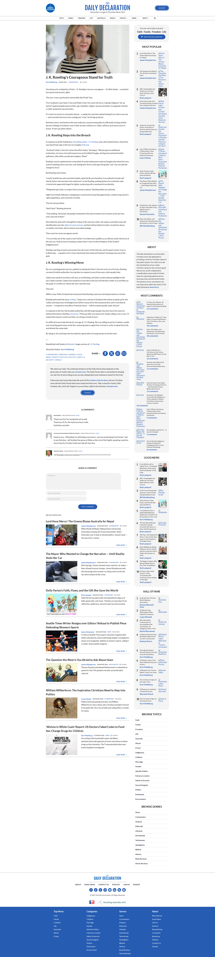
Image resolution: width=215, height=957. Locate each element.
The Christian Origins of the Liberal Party (148, 700)
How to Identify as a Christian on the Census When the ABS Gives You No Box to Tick (156, 353)
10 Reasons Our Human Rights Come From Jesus (148, 671)
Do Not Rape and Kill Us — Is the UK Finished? (157, 431)
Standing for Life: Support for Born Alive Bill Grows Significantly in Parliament (149, 208)
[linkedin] (114, 890)
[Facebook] (105, 353)
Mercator (71, 344)
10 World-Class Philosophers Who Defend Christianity (147, 612)
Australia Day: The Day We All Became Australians (148, 600)
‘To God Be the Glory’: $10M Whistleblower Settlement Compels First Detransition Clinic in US (148, 514)
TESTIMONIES (108, 595)
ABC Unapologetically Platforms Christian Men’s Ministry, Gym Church (147, 92)
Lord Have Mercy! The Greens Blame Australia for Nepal (80, 521)
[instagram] (105, 890)
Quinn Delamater (87, 632)
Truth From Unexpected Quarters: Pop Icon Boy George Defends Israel (148, 492)
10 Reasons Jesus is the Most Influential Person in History (149, 662)
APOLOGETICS (113, 664)
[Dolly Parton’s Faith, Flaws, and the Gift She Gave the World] (61, 595)
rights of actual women (73, 225)
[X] (111, 353)
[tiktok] (96, 890)
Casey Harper (86, 699)
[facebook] (91, 890)
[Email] (124, 353)
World (58, 360)
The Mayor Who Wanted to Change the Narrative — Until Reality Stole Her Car (148, 184)
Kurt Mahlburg (51, 82)
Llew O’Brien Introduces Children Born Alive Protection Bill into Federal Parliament (148, 152)
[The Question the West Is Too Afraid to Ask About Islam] (61, 664)
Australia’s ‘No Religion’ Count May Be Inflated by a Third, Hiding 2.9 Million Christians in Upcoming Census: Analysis (156, 399)
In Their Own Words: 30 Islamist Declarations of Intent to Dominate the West (156, 304)
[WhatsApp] (118, 353)
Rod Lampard (86, 595)
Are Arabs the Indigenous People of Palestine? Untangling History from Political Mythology (155, 444)
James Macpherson (88, 526)
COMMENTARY (73, 82)
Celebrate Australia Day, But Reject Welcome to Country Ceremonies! (148, 636)
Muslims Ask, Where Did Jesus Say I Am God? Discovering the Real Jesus (156, 364)
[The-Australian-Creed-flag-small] (92, 902)
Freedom (63, 354)
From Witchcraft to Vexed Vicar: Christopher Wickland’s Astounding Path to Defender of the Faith (148, 468)
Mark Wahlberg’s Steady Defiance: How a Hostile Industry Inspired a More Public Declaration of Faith (148, 551)
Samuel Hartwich (147, 214)
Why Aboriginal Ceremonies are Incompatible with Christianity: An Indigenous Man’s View (148, 624)
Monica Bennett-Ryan (147, 606)
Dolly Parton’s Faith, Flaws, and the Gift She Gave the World (82, 590)
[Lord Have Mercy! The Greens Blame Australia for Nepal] (61, 526)
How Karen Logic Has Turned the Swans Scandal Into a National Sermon (149, 103)
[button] (155, 18)
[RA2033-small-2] (112, 902)
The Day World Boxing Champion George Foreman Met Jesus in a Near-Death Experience (148, 526)
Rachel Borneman (147, 631)
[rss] (119, 890)
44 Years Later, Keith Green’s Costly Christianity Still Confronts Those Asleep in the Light (148, 575)
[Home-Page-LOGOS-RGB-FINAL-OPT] (50, 8)
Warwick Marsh (146, 694)
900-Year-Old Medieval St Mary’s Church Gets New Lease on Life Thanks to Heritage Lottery (149, 538)
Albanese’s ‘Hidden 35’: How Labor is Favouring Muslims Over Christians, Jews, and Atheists (156, 320)
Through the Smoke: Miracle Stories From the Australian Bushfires (148, 652)
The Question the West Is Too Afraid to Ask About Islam (79, 659)
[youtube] (110, 890)
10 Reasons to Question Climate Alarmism (148, 690)
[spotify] (124, 890)
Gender (72, 354)
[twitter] (100, 890)
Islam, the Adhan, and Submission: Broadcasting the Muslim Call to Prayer (149, 221)
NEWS (109, 632)
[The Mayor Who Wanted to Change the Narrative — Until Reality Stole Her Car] (61, 562)
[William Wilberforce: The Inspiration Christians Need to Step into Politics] (61, 699)
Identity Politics (59, 357)
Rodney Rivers (146, 641)
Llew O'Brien (145, 158)
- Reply (77, 415)
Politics (72, 357)
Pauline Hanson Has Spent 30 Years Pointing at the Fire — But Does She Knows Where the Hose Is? (156, 386)
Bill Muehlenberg (147, 226)
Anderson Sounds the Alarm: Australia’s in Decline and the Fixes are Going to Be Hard (148, 128)
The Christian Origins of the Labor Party (148, 681)
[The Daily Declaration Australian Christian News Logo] (107, 6)
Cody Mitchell (146, 617)
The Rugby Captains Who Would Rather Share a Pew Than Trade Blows (148, 563)
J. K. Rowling (94, 344)
